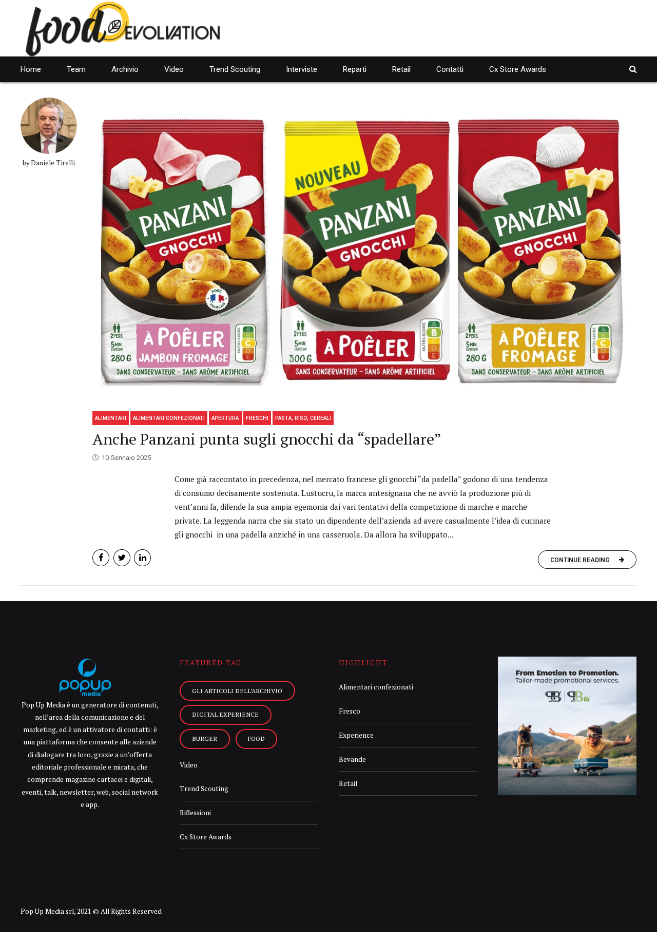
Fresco (349, 711)
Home (31, 69)
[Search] (632, 69)
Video (174, 69)
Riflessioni (195, 812)
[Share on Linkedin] (142, 557)
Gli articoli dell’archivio (237, 690)
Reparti (354, 69)
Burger (204, 738)
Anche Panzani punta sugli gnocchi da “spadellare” (266, 439)
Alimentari (110, 418)
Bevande (352, 759)
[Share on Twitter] (121, 557)
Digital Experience (225, 714)
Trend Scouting (234, 69)
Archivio (125, 69)
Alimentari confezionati (169, 418)
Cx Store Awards (517, 69)
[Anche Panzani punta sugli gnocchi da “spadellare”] (364, 251)
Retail (401, 69)
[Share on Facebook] (100, 557)
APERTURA (225, 418)
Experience (356, 735)
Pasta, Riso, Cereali (303, 418)
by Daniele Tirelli (49, 163)
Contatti (449, 69)
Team (76, 69)
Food (256, 738)
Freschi (257, 418)
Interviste (301, 69)
